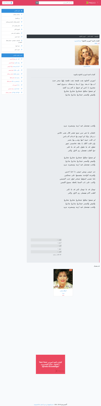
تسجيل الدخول (7, 2)
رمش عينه (17, 77)
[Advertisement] (63, 21)
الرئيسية (96, 36)
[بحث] (37, 2)
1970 (97, 43)
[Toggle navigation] (98, 2)
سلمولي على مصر (15, 33)
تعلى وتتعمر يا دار (16, 25)
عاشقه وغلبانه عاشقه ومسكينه (13, 22)
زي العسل (17, 18)
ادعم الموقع (51, 404)
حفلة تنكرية (17, 88)
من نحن (45, 404)
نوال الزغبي (12, 59)
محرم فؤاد (12, 77)
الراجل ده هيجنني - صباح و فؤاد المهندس (14, 41)
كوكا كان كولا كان (16, 92)
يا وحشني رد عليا (16, 81)
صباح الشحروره (77, 41)
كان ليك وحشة (16, 66)
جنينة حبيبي (17, 36)
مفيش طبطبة (16, 74)
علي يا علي (17, 49)
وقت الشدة (17, 62)
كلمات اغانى (90, 36)
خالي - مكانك (16, 70)
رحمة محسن (11, 88)
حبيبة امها (18, 46)
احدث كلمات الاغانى (17, 55)
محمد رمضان (10, 74)
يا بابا (18, 85)
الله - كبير (17, 59)
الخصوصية (36, 404)
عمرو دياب (14, 85)
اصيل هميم (11, 70)
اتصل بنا (41, 404)
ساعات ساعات (16, 14)
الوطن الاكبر (17, 29)
